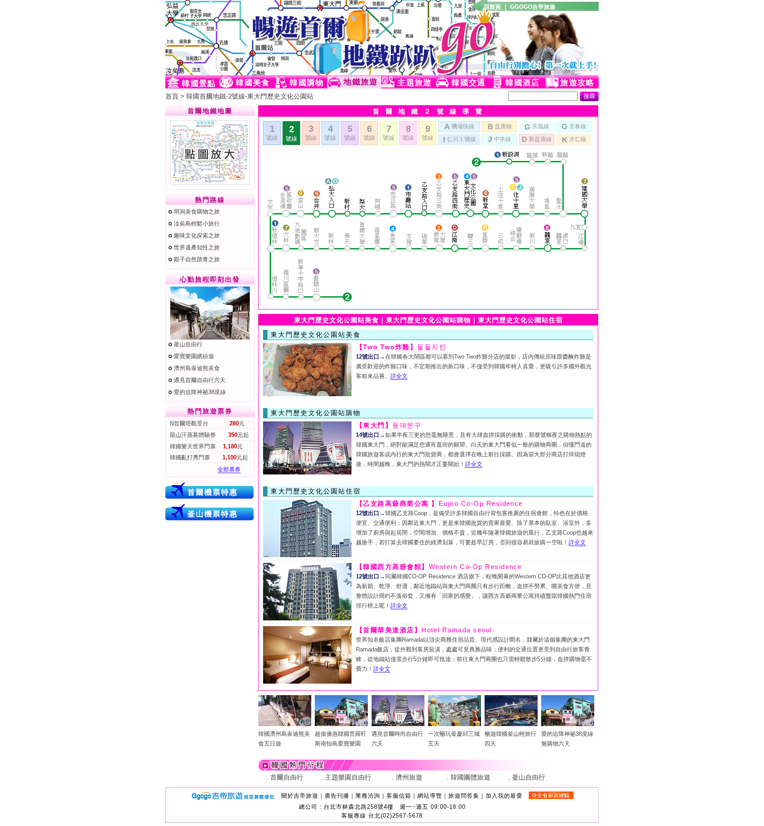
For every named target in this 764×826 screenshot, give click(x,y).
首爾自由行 (286, 777)
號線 (272, 132)
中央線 (499, 139)
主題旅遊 (414, 82)
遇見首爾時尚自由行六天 (397, 738)
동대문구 (388, 425)
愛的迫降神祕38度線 (200, 392)
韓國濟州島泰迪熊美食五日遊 (284, 738)
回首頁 (492, 7)
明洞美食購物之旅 (197, 211)
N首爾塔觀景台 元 (206, 423)
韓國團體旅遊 (470, 777)
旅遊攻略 (577, 82)
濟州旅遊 (409, 777)
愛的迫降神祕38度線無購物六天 (567, 738)
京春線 (574, 126)
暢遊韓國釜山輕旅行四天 (510, 738)
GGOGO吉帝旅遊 (532, 7)
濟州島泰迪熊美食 (197, 368)
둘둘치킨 (401, 347)
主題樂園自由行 (348, 777)
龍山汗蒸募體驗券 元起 (208, 435)
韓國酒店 (522, 82)
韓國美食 (253, 82)
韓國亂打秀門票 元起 (208, 457)
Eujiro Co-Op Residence (439, 503)
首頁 (172, 96)
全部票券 (229, 469)
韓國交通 (468, 82)
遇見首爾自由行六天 (199, 380)
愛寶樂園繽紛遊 (194, 356)
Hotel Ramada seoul (424, 630)
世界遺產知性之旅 (197, 247)
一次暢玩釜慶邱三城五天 (454, 738)
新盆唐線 (537, 139)
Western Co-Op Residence (439, 566)
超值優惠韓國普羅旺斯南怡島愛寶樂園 (341, 738)
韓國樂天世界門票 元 (205, 446)
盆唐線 (500, 126)
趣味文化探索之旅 (197, 235)
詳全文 (399, 376)
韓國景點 (199, 83)
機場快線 (459, 126)
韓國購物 (307, 82)
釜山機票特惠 (212, 513)
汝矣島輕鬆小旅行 (197, 223)
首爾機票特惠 (212, 492)
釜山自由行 (188, 344)
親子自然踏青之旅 (197, 259)
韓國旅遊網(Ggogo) (273, 37)
